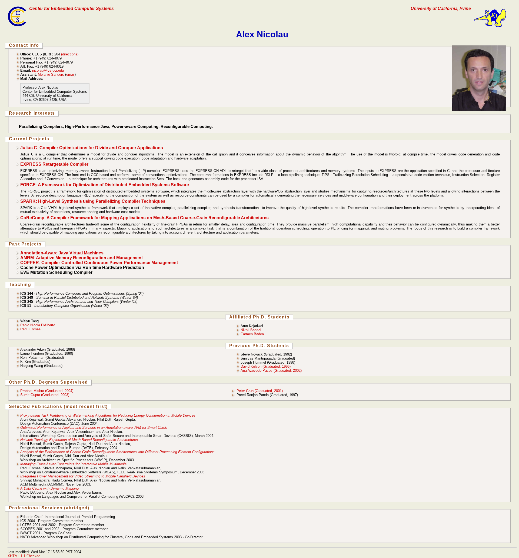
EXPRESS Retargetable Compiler (54, 164)
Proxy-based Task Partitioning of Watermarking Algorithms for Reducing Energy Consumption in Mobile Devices (107, 415)
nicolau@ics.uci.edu (48, 70)
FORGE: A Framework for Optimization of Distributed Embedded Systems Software (104, 184)
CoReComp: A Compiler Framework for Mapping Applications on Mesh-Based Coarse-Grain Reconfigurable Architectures (144, 217)
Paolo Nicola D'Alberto (37, 325)
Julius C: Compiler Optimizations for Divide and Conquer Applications (91, 147)
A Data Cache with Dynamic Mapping (49, 488)
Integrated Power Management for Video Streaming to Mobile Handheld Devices (82, 476)
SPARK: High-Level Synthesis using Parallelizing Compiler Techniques (92, 201)
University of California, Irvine (441, 8)
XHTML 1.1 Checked (24, 556)
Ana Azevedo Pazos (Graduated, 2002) (271, 370)
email (70, 74)
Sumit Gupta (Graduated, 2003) (44, 395)
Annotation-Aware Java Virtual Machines (62, 253)
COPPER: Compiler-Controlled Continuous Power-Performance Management (99, 262)
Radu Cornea (30, 329)
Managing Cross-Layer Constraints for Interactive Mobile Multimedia (73, 464)
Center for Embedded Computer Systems (71, 8)
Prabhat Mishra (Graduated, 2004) (46, 391)
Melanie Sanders (51, 74)
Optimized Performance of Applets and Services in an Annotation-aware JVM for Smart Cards (93, 428)
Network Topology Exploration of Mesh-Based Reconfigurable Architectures (79, 440)
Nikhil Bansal (251, 330)
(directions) (69, 54)
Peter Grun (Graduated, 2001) (260, 391)
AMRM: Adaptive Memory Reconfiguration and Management (81, 257)
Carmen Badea (252, 334)
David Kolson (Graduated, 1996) (266, 366)
